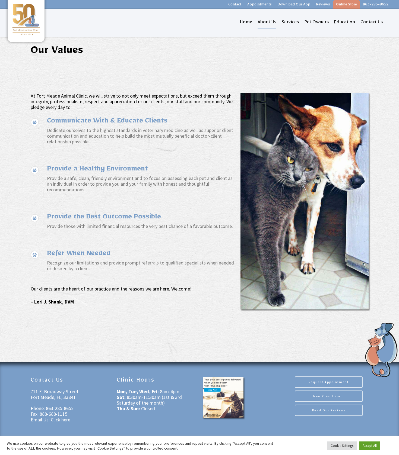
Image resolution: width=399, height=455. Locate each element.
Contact (234, 5)
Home (246, 23)
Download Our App (294, 5)
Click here (60, 420)
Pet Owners (316, 23)
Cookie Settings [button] (342, 445)
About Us (267, 23)
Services (290, 23)
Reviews (323, 5)
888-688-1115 (53, 414)
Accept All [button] (370, 445)
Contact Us (371, 23)
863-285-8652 (375, 5)
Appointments (259, 5)
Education (344, 23)
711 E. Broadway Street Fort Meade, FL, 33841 (54, 394)
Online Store (346, 5)
